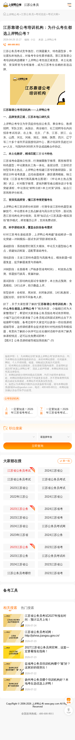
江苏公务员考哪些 (19, 573)
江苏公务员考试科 (53, 555)
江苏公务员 (28, 14)
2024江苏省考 (54, 508)
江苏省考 (41, 153)
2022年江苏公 (19, 496)
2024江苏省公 (54, 470)
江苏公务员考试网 (53, 526)
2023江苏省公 (19, 487)
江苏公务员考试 (13, 51)
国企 (30, 128)
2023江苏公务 (19, 508)
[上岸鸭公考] (13, 5)
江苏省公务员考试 (19, 470)
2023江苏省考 (54, 547)
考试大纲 (54, 14)
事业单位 (58, 123)
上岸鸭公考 (13, 14)
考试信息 (42, 14)
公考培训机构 (12, 398)
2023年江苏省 (19, 534)
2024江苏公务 (54, 534)
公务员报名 (46, 313)
